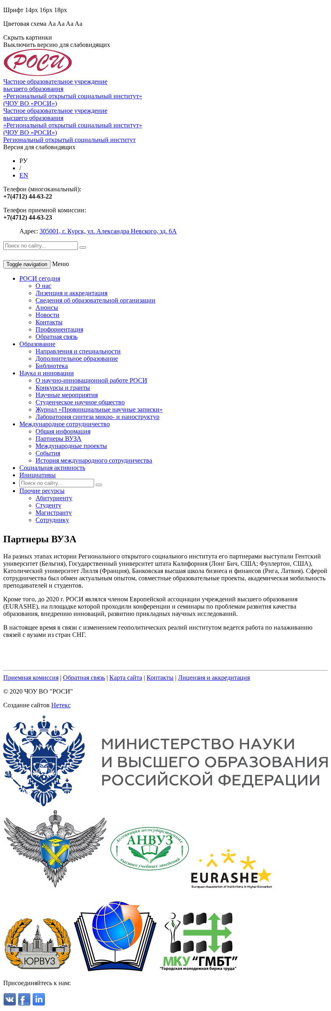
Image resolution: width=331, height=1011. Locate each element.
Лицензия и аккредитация (214, 677)
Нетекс (61, 705)
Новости (47, 314)
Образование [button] (37, 344)
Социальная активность (52, 467)
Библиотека (52, 365)
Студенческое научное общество (80, 402)
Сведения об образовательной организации (95, 300)
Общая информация (63, 431)
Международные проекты (71, 445)
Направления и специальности (78, 351)
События (48, 453)
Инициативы (37, 475)
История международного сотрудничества (94, 460)
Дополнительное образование (77, 358)
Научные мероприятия (67, 394)
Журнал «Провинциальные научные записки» (99, 409)
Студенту (48, 505)
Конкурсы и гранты (63, 387)
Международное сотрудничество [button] (64, 424)
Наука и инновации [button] (46, 373)
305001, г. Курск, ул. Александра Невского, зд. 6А (108, 231)
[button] (42, 490)
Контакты (49, 322)
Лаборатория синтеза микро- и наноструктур (97, 416)
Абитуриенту (54, 498)
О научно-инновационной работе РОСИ (91, 380)
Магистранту (54, 512)
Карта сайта (125, 677)
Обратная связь (57, 336)
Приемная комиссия (31, 677)
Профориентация (59, 329)
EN (23, 175)
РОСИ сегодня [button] (39, 278)
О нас (43, 285)
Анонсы (47, 307)
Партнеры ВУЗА (59, 438)
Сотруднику (52, 519)
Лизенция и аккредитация (71, 293)
